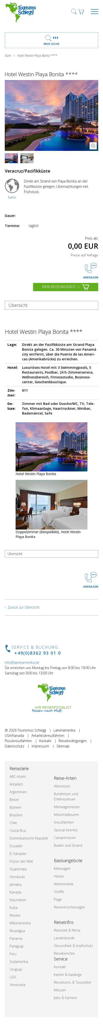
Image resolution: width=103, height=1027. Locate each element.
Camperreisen (65, 837)
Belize (14, 799)
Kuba (13, 907)
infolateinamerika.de (22, 662)
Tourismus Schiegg (31, 730)
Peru (13, 954)
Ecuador (16, 846)
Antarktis (16, 784)
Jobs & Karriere (65, 997)
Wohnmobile (64, 884)
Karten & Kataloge (68, 974)
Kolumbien (18, 900)
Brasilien (16, 815)
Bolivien (15, 807)
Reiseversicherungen (69, 907)
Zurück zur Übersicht (23, 607)
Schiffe (59, 891)
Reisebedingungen (73, 740)
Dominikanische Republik (29, 838)
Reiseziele (19, 768)
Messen (60, 990)
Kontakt (45, 740)
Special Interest (66, 830)
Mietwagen (62, 868)
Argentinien (18, 792)
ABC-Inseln (18, 776)
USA (13, 977)
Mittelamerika (20, 923)
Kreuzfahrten (64, 822)
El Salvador (18, 853)
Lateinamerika (64, 730)
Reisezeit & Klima (67, 930)
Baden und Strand (68, 845)
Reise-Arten (65, 778)
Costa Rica (18, 830)
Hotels (59, 876)
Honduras (17, 876)
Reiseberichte (64, 953)
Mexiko (15, 915)
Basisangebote (68, 860)
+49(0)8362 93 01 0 (37, 653)
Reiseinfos (64, 922)
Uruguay (16, 969)
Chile (13, 822)
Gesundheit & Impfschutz (73, 945)
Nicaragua (17, 930)
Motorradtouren (66, 814)
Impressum (40, 746)
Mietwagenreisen (67, 807)
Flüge (58, 899)
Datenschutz (14, 746)
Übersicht (18, 305)
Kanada (15, 892)
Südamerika (19, 961)
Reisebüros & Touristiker (73, 982)
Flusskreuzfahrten (18, 740)
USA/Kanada (14, 735)
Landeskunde (64, 938)
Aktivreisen (62, 786)
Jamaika (16, 884)
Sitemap (63, 746)
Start (8, 56)
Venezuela (17, 984)
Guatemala (18, 869)
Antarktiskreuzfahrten (47, 735)
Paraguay (16, 946)
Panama (16, 938)
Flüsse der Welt (21, 861)
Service (61, 959)
